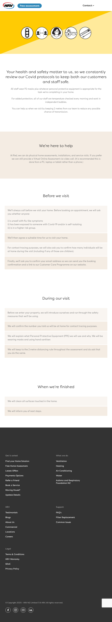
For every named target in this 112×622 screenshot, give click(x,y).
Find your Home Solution (17, 461)
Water (59, 475)
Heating (60, 466)
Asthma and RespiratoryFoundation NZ (68, 481)
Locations (10, 531)
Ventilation (61, 461)
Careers (9, 536)
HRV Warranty (12, 559)
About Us (9, 522)
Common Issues (63, 522)
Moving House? (12, 490)
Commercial (11, 527)
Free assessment (29, 5)
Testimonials (11, 512)
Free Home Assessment (16, 466)
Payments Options (14, 475)
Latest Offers (11, 470)
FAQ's (58, 512)
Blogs (8, 517)
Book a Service (12, 485)
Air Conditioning (64, 470)
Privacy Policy (12, 568)
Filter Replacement (65, 517)
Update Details (12, 495)
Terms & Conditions (14, 554)
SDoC (8, 564)
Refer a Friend (12, 480)
